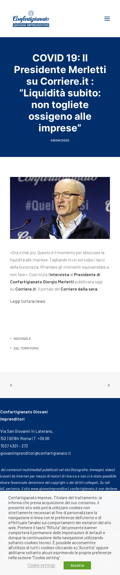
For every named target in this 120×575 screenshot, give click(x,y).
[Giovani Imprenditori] (31, 19)
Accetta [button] (77, 565)
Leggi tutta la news (27, 301)
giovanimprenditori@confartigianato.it (35, 453)
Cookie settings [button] (41, 565)
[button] (107, 18)
